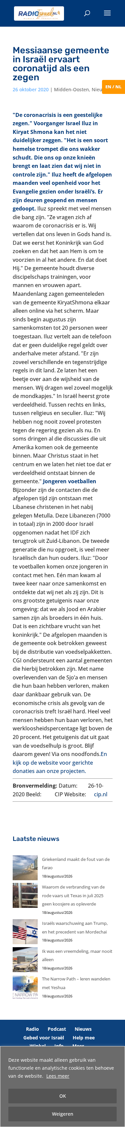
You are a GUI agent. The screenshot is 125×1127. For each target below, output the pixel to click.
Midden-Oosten (71, 89)
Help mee (84, 1037)
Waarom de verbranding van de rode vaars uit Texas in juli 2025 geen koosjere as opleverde (73, 895)
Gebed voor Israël (43, 1037)
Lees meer (57, 1076)
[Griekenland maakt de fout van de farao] (25, 869)
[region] (62, 1086)
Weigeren (62, 1114)
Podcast (57, 1029)
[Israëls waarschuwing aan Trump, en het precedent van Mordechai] (25, 933)
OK (62, 1096)
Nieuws (100, 89)
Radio (32, 1029)
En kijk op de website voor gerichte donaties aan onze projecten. (60, 762)
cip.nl (100, 794)
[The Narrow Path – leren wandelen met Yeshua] (25, 989)
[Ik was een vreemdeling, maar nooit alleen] (25, 961)
